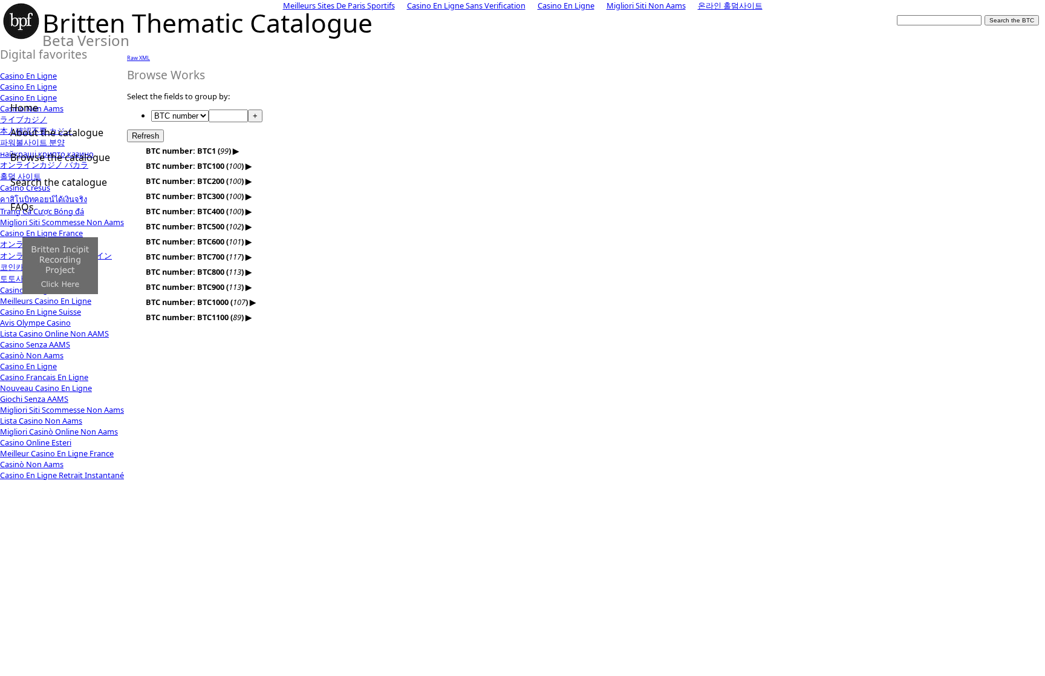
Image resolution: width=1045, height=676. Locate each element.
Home (24, 107)
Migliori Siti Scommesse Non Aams (62, 409)
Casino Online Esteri (35, 442)
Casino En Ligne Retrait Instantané (62, 475)
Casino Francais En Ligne (44, 377)
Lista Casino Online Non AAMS (54, 333)
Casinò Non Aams (31, 355)
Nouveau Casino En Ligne (46, 387)
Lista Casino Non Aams (41, 420)
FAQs (22, 207)
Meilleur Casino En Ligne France (57, 453)
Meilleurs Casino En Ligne (45, 300)
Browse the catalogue (60, 157)
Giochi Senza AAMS (34, 398)
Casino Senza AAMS (35, 344)
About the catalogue (56, 132)
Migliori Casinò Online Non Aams (59, 431)
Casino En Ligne (28, 75)
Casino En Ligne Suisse (40, 311)
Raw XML (138, 58)
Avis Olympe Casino (35, 322)
